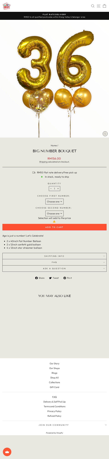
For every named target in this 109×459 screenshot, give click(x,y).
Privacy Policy (54, 411)
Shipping (43, 162)
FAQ (54, 262)
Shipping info (54, 256)
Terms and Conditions (54, 406)
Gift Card (54, 387)
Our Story (54, 363)
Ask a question (54, 268)
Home (54, 145)
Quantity (54, 183)
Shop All (54, 377)
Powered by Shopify (54, 433)
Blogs (54, 373)
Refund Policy (54, 416)
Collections (54, 382)
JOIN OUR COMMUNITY (54, 425)
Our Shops (54, 368)
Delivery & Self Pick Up (54, 401)
